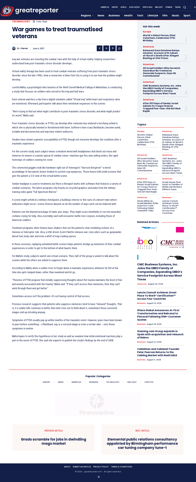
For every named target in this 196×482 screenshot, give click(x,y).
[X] (106, 48)
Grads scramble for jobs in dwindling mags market (53, 441)
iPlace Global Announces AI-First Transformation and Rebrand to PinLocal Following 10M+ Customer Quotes (159, 315)
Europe (147, 32)
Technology (21, 21)
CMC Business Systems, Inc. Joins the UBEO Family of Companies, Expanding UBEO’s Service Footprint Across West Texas (162, 89)
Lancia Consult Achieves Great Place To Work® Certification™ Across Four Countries (170, 207)
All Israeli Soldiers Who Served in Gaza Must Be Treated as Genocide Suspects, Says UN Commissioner (161, 72)
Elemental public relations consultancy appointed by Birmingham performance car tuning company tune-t (142, 443)
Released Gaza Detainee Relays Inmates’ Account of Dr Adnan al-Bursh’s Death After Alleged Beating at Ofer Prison (161, 54)
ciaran (24, 48)
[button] (184, 7)
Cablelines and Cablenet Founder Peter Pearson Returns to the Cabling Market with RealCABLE (158, 352)
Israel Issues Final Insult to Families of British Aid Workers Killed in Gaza (172, 186)
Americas (148, 47)
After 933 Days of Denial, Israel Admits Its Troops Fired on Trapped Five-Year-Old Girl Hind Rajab (161, 107)
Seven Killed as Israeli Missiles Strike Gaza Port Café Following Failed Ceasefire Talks (147, 206)
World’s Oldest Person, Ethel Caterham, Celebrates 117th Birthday (159, 38)
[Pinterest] (113, 48)
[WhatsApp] (119, 48)
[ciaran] (14, 48)
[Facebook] (99, 48)
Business (166, 197)
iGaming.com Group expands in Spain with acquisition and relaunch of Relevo (160, 334)
